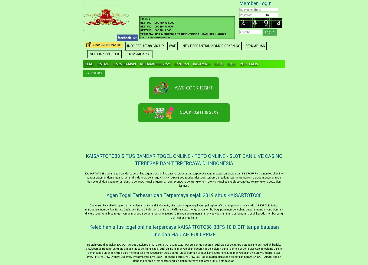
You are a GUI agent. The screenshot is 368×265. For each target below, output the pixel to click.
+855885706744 (101, 38)
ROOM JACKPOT (138, 54)
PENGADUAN (255, 46)
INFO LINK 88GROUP (104, 54)
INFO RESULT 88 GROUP (145, 46)
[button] (270, 32)
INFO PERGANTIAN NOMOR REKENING (210, 46)
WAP (172, 46)
